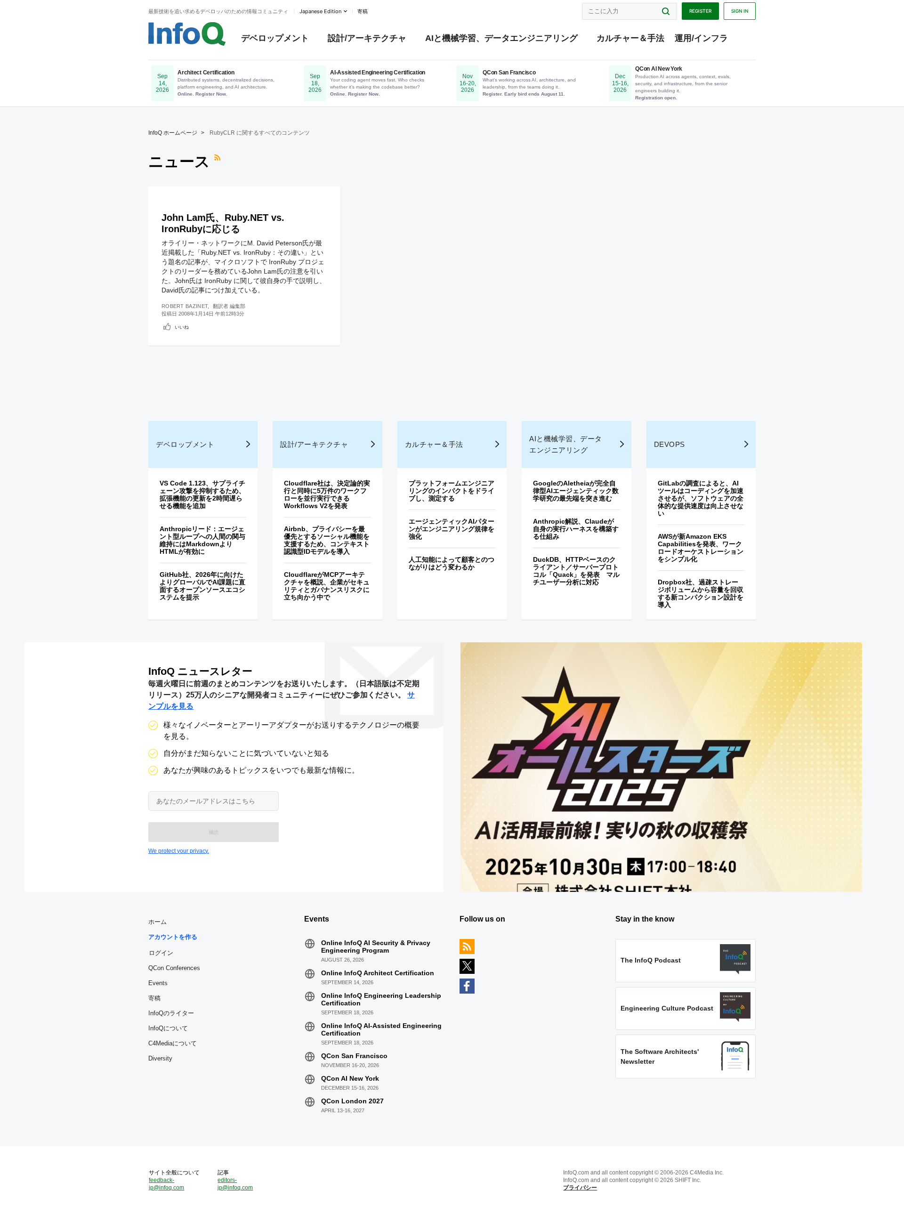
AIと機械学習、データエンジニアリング (501, 38)
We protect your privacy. (178, 851)
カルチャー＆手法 (630, 38)
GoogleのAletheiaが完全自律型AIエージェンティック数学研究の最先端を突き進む (576, 490)
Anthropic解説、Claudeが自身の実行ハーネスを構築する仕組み (576, 529)
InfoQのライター (171, 1013)
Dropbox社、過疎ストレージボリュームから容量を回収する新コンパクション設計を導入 (700, 593)
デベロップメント (275, 38)
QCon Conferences (174, 967)
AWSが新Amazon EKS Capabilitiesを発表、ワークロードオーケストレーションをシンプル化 (700, 548)
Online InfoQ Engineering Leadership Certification (381, 999)
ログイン (161, 952)
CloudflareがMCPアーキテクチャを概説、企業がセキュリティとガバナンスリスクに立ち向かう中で (327, 586)
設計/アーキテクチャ (367, 38)
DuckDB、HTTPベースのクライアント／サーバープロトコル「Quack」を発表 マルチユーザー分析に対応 (576, 571)
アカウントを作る (172, 936)
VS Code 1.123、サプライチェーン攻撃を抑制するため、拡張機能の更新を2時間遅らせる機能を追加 (202, 494)
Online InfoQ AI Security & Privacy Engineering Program (375, 946)
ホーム (157, 921)
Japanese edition (320, 11)
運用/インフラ (701, 38)
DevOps (669, 444)
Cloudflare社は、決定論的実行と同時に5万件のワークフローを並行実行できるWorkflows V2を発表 (327, 494)
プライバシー (580, 1187)
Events (158, 983)
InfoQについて (168, 1028)
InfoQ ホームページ (172, 132)
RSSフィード (218, 161)
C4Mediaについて (172, 1043)
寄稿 (154, 998)
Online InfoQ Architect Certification (377, 973)
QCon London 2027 (352, 1101)
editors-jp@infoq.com (235, 1184)
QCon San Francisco (354, 1056)
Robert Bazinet (184, 306)
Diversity (160, 1058)
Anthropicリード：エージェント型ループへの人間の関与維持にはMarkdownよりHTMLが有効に (202, 540)
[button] (213, 832)
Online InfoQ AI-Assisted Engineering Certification (381, 1029)
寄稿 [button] (362, 11)
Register (700, 11)
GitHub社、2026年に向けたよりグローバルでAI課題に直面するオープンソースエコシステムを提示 (202, 586)
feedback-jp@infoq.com (166, 1184)
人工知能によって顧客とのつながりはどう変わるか (451, 563)
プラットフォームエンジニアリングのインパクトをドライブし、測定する (451, 490)
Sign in (739, 11)
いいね (182, 327)
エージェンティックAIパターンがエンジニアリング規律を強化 (451, 529)
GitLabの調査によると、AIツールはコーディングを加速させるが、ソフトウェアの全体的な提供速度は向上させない (700, 498)
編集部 (238, 306)
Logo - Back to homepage (187, 34)
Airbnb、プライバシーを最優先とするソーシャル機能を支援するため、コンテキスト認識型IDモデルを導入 (327, 540)
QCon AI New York (350, 1078)
